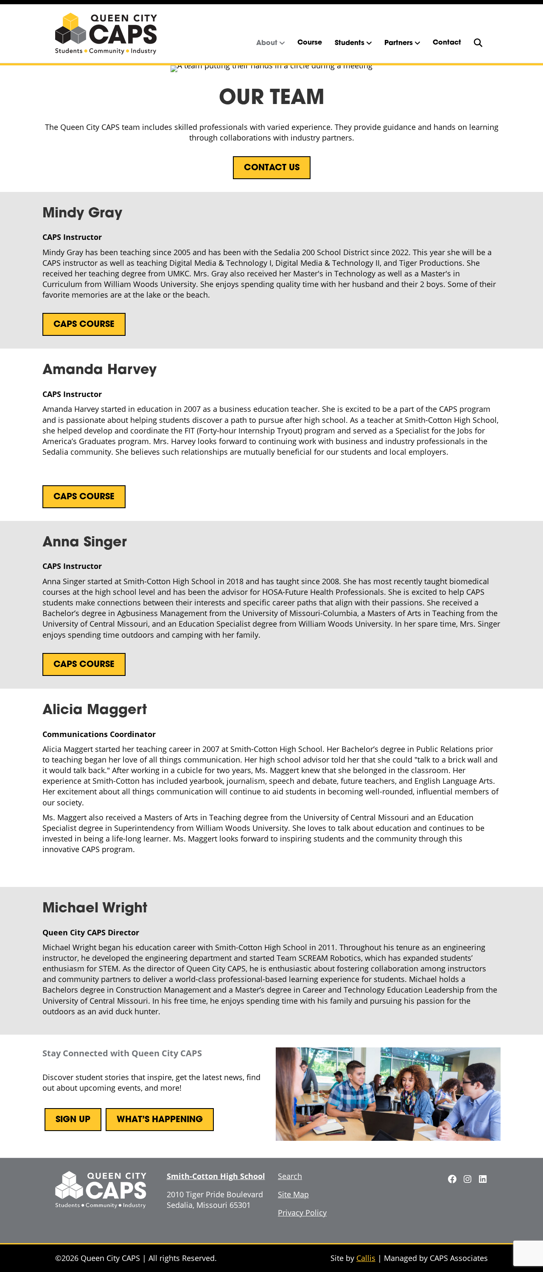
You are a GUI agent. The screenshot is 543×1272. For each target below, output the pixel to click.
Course (309, 42)
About (266, 43)
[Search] (477, 43)
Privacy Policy (302, 1212)
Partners (398, 43)
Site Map (293, 1194)
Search (290, 1176)
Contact (447, 42)
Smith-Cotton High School (216, 1176)
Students (349, 43)
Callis (365, 1258)
